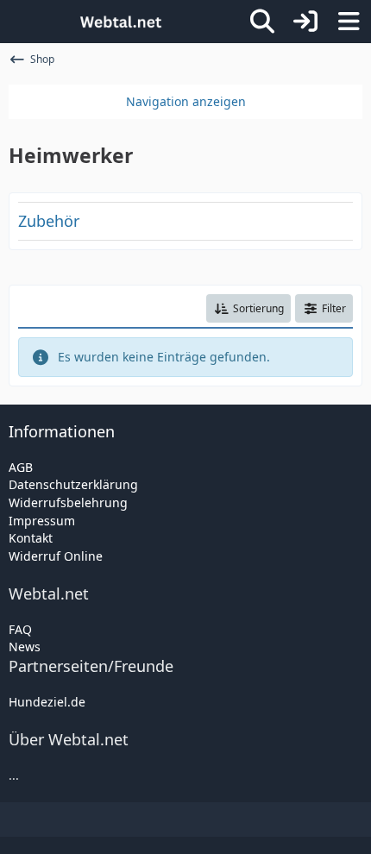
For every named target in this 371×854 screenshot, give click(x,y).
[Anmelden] (305, 21)
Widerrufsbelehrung (68, 502)
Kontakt (31, 538)
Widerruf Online (56, 556)
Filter (334, 308)
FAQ (20, 629)
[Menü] (348, 21)
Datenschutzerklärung (73, 484)
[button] (248, 308)
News (25, 646)
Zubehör (48, 221)
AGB (21, 467)
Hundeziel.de (47, 702)
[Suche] (262, 21)
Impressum (42, 520)
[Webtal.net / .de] (120, 21)
